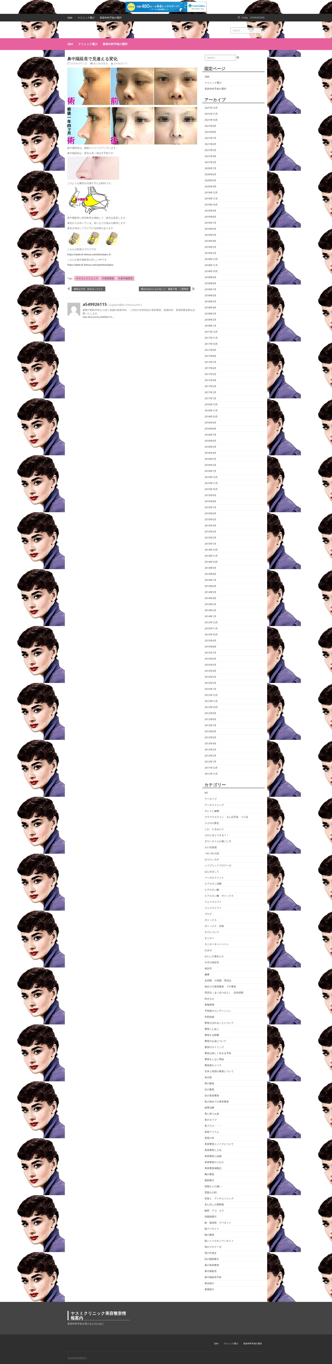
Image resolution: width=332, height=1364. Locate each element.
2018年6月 (210, 295)
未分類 (208, 1077)
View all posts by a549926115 (98, 317)
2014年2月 (210, 610)
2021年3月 (210, 162)
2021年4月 (210, 156)
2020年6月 (210, 174)
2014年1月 (210, 616)
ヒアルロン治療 (213, 883)
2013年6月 (210, 658)
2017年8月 (210, 356)
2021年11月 (211, 113)
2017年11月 (211, 337)
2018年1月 (210, 325)
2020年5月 (210, 180)
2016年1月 (210, 471)
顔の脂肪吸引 (212, 1259)
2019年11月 (211, 198)
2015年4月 (210, 525)
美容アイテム (212, 1131)
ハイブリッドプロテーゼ (218, 865)
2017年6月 (210, 368)
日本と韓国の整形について (219, 1071)
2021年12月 (211, 107)
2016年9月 (210, 422)
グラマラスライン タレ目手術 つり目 (226, 817)
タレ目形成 (211, 847)
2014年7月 (210, 580)
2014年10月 (211, 561)
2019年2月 (210, 253)
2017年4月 (210, 380)
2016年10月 (211, 416)
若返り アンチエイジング (219, 1198)
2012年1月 (210, 761)
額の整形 (209, 1234)
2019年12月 (211, 192)
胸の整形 (209, 1174)
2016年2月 (210, 465)
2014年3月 (210, 604)
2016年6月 (210, 440)
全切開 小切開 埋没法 (218, 980)
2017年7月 (210, 362)
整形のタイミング (214, 1047)
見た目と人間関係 (214, 1204)
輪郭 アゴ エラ (214, 1210)
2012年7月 (210, 725)
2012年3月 (210, 749)
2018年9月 (210, 277)
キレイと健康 (212, 811)
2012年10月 (211, 707)
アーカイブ (211, 798)
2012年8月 (210, 719)
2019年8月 (210, 216)
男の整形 (209, 1083)
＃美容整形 (108, 278)
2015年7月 (210, 507)
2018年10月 (211, 271)
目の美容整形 (212, 1095)
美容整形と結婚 (213, 1156)
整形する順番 (212, 1035)
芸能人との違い (213, 1186)
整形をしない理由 (214, 1059)
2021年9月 (210, 126)
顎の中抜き (211, 1253)
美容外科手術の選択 (111, 17)
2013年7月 (210, 652)
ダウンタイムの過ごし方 (218, 841)
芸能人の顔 (211, 1192)
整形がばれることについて (219, 1022)
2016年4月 (210, 452)
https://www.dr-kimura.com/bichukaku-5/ (89, 254)
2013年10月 (211, 634)
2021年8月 (210, 132)
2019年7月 (210, 222)
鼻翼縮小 (209, 1289)
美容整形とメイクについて (219, 1144)
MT (206, 792)
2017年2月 (210, 392)
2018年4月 (210, 307)
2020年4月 (210, 186)
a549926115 (120, 63)
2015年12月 (211, 477)
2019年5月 (210, 235)
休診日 (208, 968)
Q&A (69, 17)
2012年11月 (211, 701)
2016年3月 (210, 459)
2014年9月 (210, 568)
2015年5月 (210, 519)
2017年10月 (211, 344)
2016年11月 (211, 410)
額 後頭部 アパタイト (218, 1222)
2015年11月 (211, 483)
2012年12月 (211, 695)
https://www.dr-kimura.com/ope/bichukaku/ (90, 264)
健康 (207, 974)
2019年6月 (210, 228)
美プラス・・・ (213, 1125)
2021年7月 (210, 138)
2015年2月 (210, 537)
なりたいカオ (212, 859)
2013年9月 (210, 640)
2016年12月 (211, 404)
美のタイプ (211, 1119)
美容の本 (209, 1138)
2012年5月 (210, 737)
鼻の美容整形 (100, 63)
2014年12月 (211, 549)
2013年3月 (210, 677)
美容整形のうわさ (214, 1162)
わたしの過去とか (214, 956)
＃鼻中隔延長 (125, 278)
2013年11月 (211, 628)
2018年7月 (210, 289)
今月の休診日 (212, 962)
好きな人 (209, 998)
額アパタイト (212, 1228)
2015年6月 (210, 513)
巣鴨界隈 (209, 1004)
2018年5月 (210, 301)
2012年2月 (210, 755)
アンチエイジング (214, 805)
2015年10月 (211, 489)
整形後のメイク (213, 1065)
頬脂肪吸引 (211, 1216)
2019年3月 (210, 247)
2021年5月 (210, 150)
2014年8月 (210, 574)
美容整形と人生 (213, 1150)
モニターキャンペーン (217, 944)
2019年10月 (211, 204)
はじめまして (212, 871)
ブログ (208, 914)
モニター (209, 938)
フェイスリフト (213, 901)
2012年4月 (210, 743)
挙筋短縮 (209, 1016)
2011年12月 (211, 767)
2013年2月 (210, 683)
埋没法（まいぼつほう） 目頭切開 (224, 992)
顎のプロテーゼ (213, 1247)
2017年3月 (210, 386)
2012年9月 (210, 713)
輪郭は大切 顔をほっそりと (88, 289)
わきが (208, 950)
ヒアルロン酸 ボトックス (219, 895)
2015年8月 (210, 501)
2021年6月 (210, 144)
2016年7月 (210, 434)
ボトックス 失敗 (214, 926)
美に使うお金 (212, 1113)
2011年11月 (211, 773)
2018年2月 (210, 319)
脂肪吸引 (209, 1180)
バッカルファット (214, 877)
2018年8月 (210, 283)
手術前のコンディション (218, 1010)
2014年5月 (210, 592)
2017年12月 (211, 331)
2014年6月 (210, 586)
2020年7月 (210, 168)
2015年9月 (210, 495)
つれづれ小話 (212, 853)
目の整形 (209, 1089)
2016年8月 (210, 428)
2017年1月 (210, 398)
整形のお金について (215, 1041)
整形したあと (212, 1029)
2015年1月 (210, 543)
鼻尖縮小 (209, 1283)
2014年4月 (210, 598)
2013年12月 (211, 622)
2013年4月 (210, 670)
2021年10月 (211, 119)
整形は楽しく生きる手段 (218, 1053)
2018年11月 (211, 265)
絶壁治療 (209, 1107)
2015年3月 (210, 531)
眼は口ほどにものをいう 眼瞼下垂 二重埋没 (164, 289)
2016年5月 (210, 446)
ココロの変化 (212, 823)
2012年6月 (210, 731)
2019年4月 (210, 241)
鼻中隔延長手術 (213, 1277)
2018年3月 (210, 313)
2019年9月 (210, 210)
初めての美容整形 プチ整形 (220, 986)
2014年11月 (211, 555)
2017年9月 (210, 350)
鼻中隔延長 (211, 1271)
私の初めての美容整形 (217, 1101)
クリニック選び (86, 17)
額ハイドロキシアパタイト (219, 1240)
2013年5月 (210, 664)
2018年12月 (211, 259)
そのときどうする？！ (217, 835)
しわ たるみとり (214, 829)
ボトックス (211, 920)
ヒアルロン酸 (212, 889)
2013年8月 (210, 646)
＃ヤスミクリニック (87, 278)
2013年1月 (210, 689)
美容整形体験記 (213, 1168)
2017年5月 (210, 374)
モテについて (212, 932)
